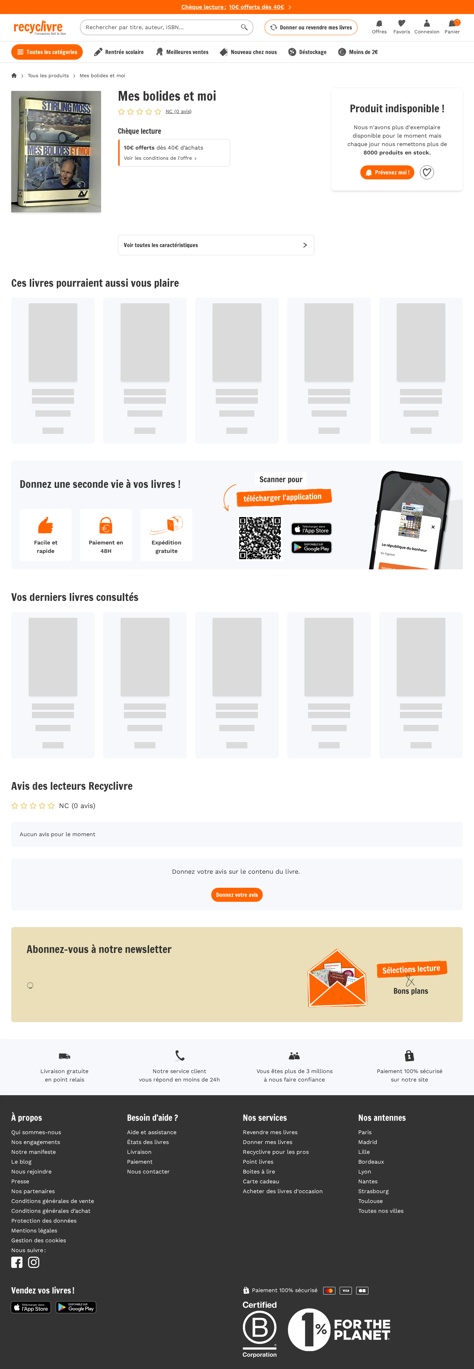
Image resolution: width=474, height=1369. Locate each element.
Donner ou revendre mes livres (316, 27)
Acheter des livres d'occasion (283, 1191)
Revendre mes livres (270, 1132)
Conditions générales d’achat (51, 1211)
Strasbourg (373, 1191)
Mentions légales (34, 1230)
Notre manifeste (33, 1152)
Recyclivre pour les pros (276, 1152)
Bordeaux (371, 1161)
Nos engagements (35, 1142)
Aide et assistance (151, 1132)
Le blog (21, 1161)
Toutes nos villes (380, 1211)
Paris (365, 1132)
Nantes (368, 1181)
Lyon (364, 1171)
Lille (364, 1152)
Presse (20, 1181)
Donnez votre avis (237, 895)
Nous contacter (148, 1171)
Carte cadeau (261, 1181)
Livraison (139, 1152)
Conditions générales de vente (52, 1201)
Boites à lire (259, 1171)
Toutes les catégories (52, 52)
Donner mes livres (267, 1142)
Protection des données (43, 1220)
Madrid (367, 1142)
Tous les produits (48, 75)
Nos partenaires (33, 1191)
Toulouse (370, 1201)
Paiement (140, 1161)
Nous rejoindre (31, 1171)
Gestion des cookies (38, 1240)
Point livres (258, 1161)
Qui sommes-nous (36, 1132)
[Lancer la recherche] (245, 27)
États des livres (148, 1142)
